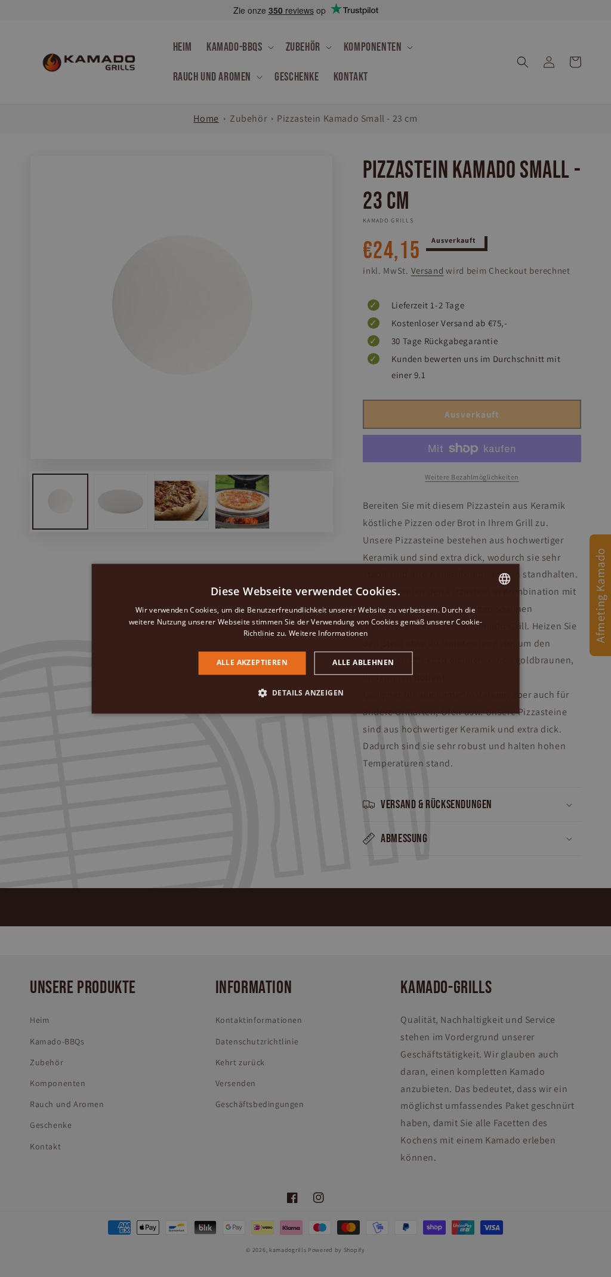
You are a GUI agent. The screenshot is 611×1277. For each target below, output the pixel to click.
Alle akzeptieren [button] (252, 663)
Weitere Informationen (328, 634)
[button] (305, 692)
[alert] (305, 638)
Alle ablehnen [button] (363, 663)
